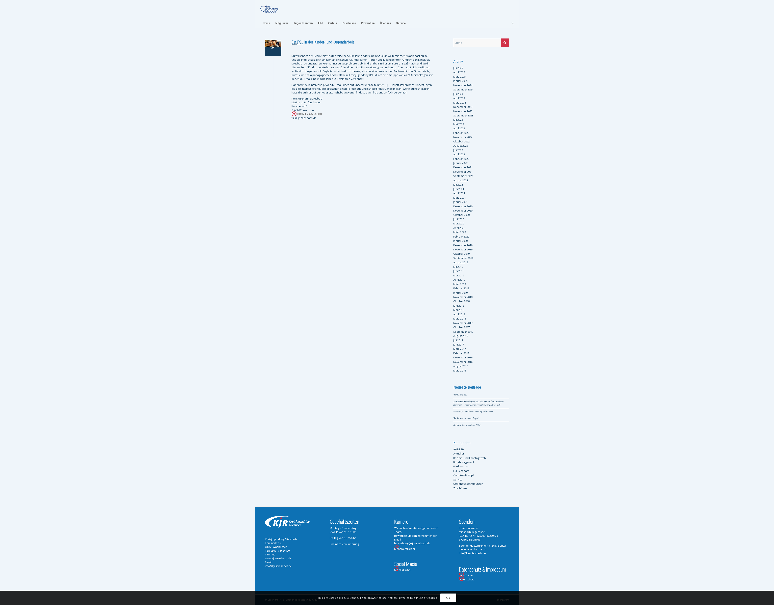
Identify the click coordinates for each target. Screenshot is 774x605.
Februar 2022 (461, 159)
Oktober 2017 (461, 327)
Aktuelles (296, 44)
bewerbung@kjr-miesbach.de (412, 543)
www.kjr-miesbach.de (278, 558)
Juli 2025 (458, 68)
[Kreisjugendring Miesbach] (269, 9)
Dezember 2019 (462, 245)
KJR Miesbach (402, 569)
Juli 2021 (458, 184)
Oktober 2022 (461, 141)
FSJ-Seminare (461, 471)
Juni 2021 (458, 189)
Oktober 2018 (461, 301)
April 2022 (459, 154)
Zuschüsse (460, 488)
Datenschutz (466, 579)
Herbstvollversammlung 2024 (467, 425)
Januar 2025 (460, 81)
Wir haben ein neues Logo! (466, 418)
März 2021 (459, 197)
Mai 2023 (458, 124)
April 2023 (459, 128)
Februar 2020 (461, 236)
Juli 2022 (458, 150)
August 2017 (460, 336)
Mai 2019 (458, 275)
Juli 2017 (458, 340)
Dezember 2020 (462, 206)
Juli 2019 (458, 267)
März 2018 (459, 318)
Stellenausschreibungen (468, 484)
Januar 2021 (460, 202)
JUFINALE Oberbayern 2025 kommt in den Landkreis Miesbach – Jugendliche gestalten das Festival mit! (478, 403)
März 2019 (459, 284)
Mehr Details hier (404, 549)
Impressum (466, 575)
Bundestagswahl (463, 462)
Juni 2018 (458, 305)
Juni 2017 (458, 344)
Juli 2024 (458, 94)
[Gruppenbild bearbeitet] (273, 48)
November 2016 (462, 362)
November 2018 (462, 297)
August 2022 (460, 145)
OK (448, 598)
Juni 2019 (458, 271)
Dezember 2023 (462, 107)
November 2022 (462, 137)
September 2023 (463, 115)
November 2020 (462, 210)
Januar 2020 (460, 241)
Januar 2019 (460, 293)
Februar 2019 (461, 288)
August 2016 (460, 366)
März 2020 (459, 232)
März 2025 (459, 76)
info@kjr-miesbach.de (278, 566)
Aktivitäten (459, 449)
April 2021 (459, 193)
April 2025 (459, 72)
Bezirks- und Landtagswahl (469, 458)
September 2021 (463, 176)
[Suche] (511, 23)
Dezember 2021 (462, 167)
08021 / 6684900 (309, 114)
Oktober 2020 (461, 215)
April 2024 (459, 98)
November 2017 (462, 323)
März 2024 (459, 102)
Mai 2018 (458, 310)
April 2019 (459, 279)
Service (457, 479)
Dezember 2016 (462, 357)
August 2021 (460, 180)
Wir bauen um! (460, 394)
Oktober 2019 (461, 253)
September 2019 (463, 258)
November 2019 (462, 249)
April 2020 (459, 228)
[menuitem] (266, 23)
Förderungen (461, 466)
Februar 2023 (461, 133)
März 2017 (459, 349)
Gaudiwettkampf (463, 475)
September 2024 (463, 89)
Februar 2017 (461, 353)
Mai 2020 (458, 223)
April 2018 (459, 314)
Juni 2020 (458, 219)
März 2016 (459, 370)
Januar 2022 (460, 163)
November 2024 (462, 85)
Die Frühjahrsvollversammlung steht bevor (473, 411)
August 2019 (460, 262)
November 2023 (462, 111)
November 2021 (462, 171)
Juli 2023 (458, 119)
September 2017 (463, 331)
